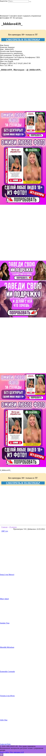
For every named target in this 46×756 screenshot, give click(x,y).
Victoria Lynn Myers (7, 696)
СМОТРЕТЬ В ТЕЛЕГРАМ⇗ (23, 39)
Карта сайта (4, 752)
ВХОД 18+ (8, 12)
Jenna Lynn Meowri (7, 574)
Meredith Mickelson (7, 647)
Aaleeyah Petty (5, 744)
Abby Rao (3, 720)
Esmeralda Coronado (7, 671)
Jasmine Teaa (4, 623)
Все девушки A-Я (17, 752)
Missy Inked (4, 599)
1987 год (4, 531)
